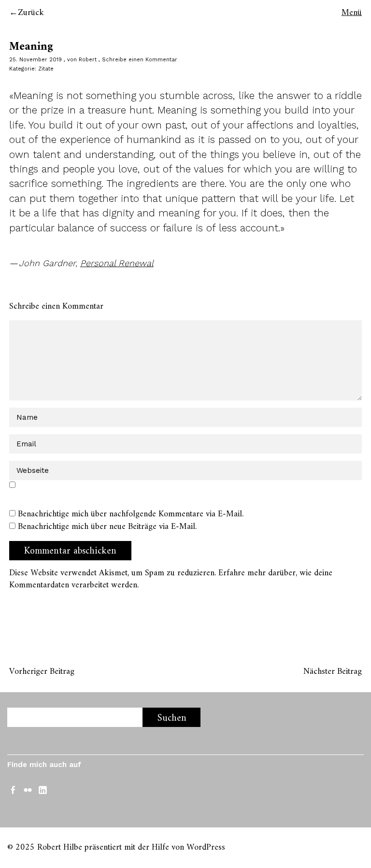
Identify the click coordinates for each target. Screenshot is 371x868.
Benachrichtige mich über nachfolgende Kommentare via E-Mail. (130, 514)
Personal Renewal (117, 263)
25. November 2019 (35, 60)
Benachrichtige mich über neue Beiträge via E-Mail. (107, 526)
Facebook (13, 789)
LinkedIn (43, 789)
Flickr (28, 789)
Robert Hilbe (59, 847)
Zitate (46, 69)
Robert (88, 60)
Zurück (31, 12)
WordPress (205, 847)
